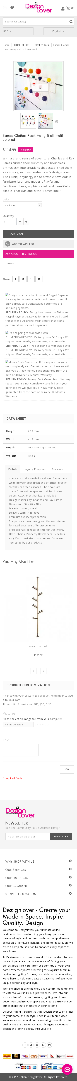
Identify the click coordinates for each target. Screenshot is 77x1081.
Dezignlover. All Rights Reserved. (48, 1077)
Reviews (57, 469)
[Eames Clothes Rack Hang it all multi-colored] (38, 86)
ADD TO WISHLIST (23, 244)
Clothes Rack (42, 44)
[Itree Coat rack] (38, 607)
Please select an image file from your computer (32, 719)
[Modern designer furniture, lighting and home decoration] (38, 7)
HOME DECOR (21, 44)
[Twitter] (31, 1045)
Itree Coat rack (38, 646)
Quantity (8, 216)
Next (56, 121)
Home (6, 44)
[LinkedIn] (43, 1045)
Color (6, 199)
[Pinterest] (37, 1045)
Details (13, 469)
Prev (33, 671)
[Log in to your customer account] (63, 8)
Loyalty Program (35, 469)
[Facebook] (25, 1045)
